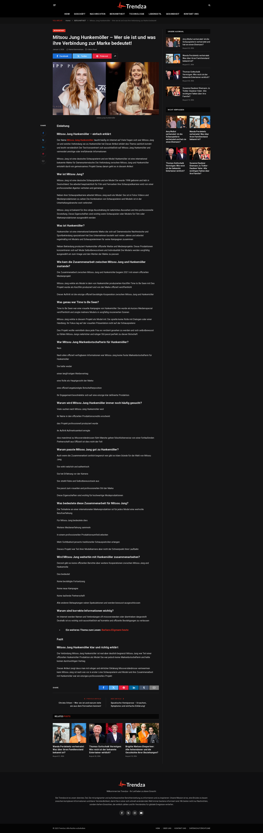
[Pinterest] (43, 154)
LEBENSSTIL (155, 14)
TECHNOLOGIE (136, 14)
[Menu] (54, 5)
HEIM (67, 14)
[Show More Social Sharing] (115, 56)
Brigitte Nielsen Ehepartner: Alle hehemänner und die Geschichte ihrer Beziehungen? (141, 749)
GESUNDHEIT (172, 14)
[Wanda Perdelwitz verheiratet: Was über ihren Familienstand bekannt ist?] (69, 733)
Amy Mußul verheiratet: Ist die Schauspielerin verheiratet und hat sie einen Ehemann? (196, 42)
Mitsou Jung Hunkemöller (80, 140)
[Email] (43, 161)
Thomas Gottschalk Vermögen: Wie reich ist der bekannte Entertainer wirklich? (105, 749)
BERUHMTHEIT (117, 14)
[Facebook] (43, 133)
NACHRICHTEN (97, 14)
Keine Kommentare (76, 49)
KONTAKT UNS (191, 14)
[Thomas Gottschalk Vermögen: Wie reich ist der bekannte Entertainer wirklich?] (106, 733)
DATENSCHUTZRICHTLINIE (199, 828)
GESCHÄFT (79, 14)
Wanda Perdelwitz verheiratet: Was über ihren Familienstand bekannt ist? (68, 749)
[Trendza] (131, 5)
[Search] (209, 5)
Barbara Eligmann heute (115, 629)
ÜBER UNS (167, 828)
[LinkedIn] (43, 147)
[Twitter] (43, 140)
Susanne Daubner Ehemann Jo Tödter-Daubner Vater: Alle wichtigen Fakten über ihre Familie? (196, 92)
